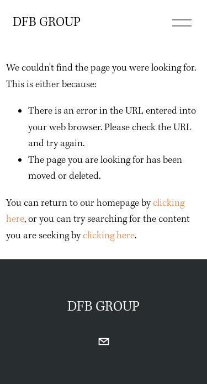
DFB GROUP (47, 22)
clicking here (109, 236)
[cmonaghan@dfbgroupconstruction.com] (103, 341)
